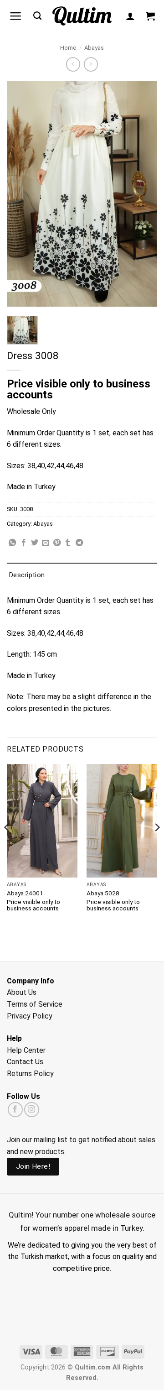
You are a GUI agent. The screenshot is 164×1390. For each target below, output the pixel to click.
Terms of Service (34, 1004)
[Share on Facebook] (23, 543)
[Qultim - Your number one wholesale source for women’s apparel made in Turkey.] (82, 16)
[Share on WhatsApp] (12, 543)
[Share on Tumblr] (68, 543)
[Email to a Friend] (45, 543)
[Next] (156, 845)
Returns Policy (30, 1073)
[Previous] (7, 845)
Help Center (26, 1050)
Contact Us (25, 1061)
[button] (15, 16)
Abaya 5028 (103, 893)
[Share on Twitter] (34, 543)
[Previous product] (91, 64)
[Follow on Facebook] (15, 1109)
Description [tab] (27, 575)
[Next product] (73, 64)
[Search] (37, 16)
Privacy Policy (29, 1016)
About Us (21, 992)
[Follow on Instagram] (31, 1109)
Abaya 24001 (25, 893)
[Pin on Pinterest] (57, 543)
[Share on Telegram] (79, 543)
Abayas (94, 47)
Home (68, 47)
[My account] (130, 16)
